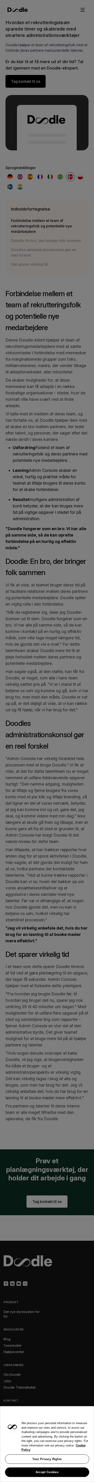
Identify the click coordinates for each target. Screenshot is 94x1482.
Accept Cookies (47, 1472)
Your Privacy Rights (47, 1459)
